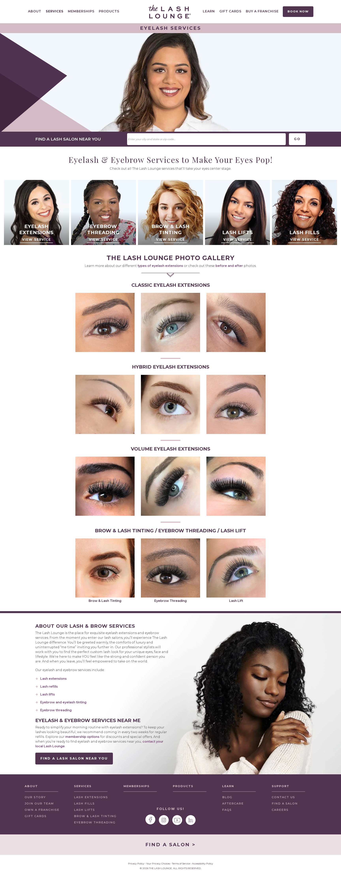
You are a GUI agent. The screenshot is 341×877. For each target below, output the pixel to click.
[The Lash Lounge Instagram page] (164, 820)
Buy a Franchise (262, 11)
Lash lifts (47, 694)
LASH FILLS (84, 803)
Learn (209, 11)
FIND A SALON (285, 803)
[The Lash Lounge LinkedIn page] (191, 820)
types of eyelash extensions (160, 266)
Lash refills (49, 686)
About (34, 11)
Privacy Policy (136, 863)
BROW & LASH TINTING (95, 816)
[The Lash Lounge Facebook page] (150, 819)
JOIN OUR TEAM (39, 804)
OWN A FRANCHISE (42, 811)
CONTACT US (283, 797)
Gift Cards (230, 11)
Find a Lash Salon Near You (74, 758)
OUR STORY (35, 797)
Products (109, 11)
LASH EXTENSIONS (91, 797)
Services (55, 11)
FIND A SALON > (170, 844)
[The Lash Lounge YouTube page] (177, 820)
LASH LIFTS (84, 810)
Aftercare (233, 803)
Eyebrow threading (56, 710)
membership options (82, 737)
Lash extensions (53, 679)
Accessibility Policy (202, 863)
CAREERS (280, 810)
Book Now (298, 11)
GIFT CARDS (36, 816)
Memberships (81, 11)
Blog (227, 797)
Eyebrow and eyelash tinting (63, 702)
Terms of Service (181, 863)
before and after (229, 266)
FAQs (227, 810)
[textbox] (206, 139)
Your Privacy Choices (158, 863)
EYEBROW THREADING (94, 822)
